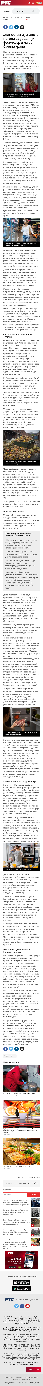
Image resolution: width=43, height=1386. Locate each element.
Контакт (12, 1363)
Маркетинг (21, 1363)
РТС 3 (23, 1345)
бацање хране (9, 1056)
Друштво (23, 1319)
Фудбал (12, 1327)
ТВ (5, 1345)
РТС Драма (13, 1347)
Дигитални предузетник (12, 1339)
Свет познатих (31, 1336)
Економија (33, 1319)
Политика (15, 1317)
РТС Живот (23, 1347)
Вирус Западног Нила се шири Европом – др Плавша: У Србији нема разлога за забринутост (16, 1222)
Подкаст (33, 1322)
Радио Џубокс (34, 1357)
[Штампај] (22, 27)
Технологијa (10, 1336)
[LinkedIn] (16, 27)
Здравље (8, 1338)
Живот (15, 1334)
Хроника (14, 1319)
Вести (7, 1317)
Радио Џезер (25, 1359)
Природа (34, 1338)
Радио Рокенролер (19, 1357)
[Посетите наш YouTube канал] (27, 1306)
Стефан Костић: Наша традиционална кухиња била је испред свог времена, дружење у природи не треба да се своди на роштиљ (15, 1244)
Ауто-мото (35, 1329)
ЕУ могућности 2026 (28, 1322)
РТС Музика (29, 1348)
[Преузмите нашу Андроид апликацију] (21, 1288)
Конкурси (14, 1364)
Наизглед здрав (21, 1341)
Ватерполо (16, 1329)
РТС (5, 1363)
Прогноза (9, 1183)
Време (35, 1320)
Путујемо (20, 1336)
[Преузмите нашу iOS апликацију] (21, 1282)
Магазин (7, 1334)
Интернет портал (26, 1364)
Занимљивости (25, 1334)
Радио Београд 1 (17, 1354)
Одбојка (36, 1327)
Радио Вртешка (12, 1359)
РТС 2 (16, 1345)
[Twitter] (11, 27)
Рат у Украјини (25, 1320)
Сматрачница (22, 1322)
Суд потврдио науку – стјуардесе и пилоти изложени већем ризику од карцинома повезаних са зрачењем (16, 1202)
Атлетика (25, 1329)
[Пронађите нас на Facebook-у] (22, 1306)
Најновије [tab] (7, 1189)
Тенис (29, 1327)
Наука (26, 1338)
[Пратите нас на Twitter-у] (16, 1306)
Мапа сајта (34, 1369)
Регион (23, 1317)
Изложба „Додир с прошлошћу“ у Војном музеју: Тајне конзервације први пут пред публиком (15, 1232)
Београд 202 (26, 1355)
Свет (30, 1317)
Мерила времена (11, 1320)
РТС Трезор (18, 1348)
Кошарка (21, 1327)
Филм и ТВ (18, 1338)
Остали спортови (14, 1331)
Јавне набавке (32, 1363)
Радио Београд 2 (32, 1354)
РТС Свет (30, 1345)
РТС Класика (35, 1347)
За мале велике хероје (31, 1339)
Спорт (5, 1327)
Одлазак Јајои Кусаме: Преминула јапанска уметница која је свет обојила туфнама (15, 1212)
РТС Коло (8, 1348)
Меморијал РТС (29, 1331)
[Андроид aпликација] (21, 1260)
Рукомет (6, 1329)
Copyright (19, 1377)
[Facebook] (5, 27)
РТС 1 (9, 1345)
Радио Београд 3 (12, 1355)
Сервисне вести (9, 1322)
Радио (6, 1354)
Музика (36, 1334)
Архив (34, 1359)
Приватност (9, 1377)
